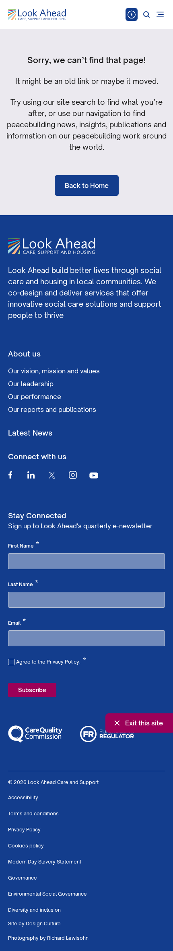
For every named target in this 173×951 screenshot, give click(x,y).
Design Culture (43, 923)
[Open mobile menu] (160, 14)
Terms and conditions (33, 813)
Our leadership (31, 384)
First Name (23, 545)
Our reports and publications (52, 409)
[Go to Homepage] (37, 15)
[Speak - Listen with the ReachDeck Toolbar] (132, 14)
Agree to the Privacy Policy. (51, 661)
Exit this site (144, 723)
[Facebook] (10, 474)
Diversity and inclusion (34, 910)
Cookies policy (26, 846)
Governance (22, 878)
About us (24, 353)
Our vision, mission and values (54, 371)
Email (17, 622)
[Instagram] (72, 474)
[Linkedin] (31, 474)
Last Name (23, 583)
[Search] (146, 14)
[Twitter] (51, 474)
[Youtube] (93, 475)
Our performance (34, 397)
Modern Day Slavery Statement (44, 862)
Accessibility (23, 797)
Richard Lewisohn (68, 938)
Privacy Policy (24, 830)
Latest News (30, 432)
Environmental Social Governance (47, 894)
